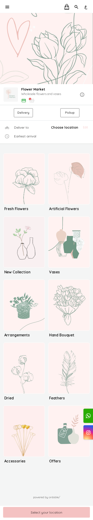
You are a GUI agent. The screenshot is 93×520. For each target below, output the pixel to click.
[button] (46, 95)
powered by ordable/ (46, 497)
